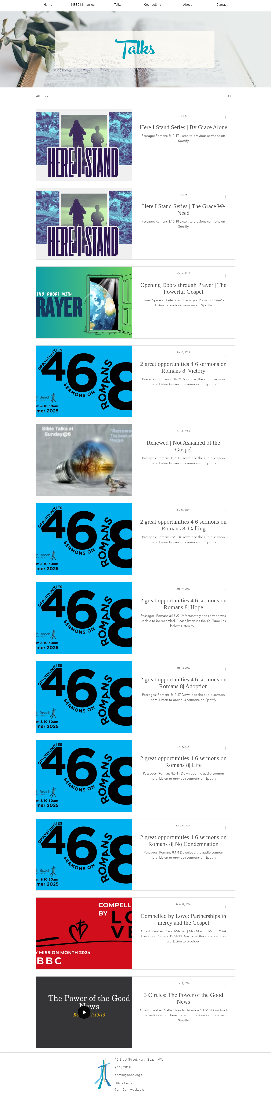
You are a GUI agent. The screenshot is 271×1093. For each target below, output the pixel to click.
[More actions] (226, 117)
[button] (82, 5)
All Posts (42, 96)
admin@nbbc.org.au (129, 1075)
